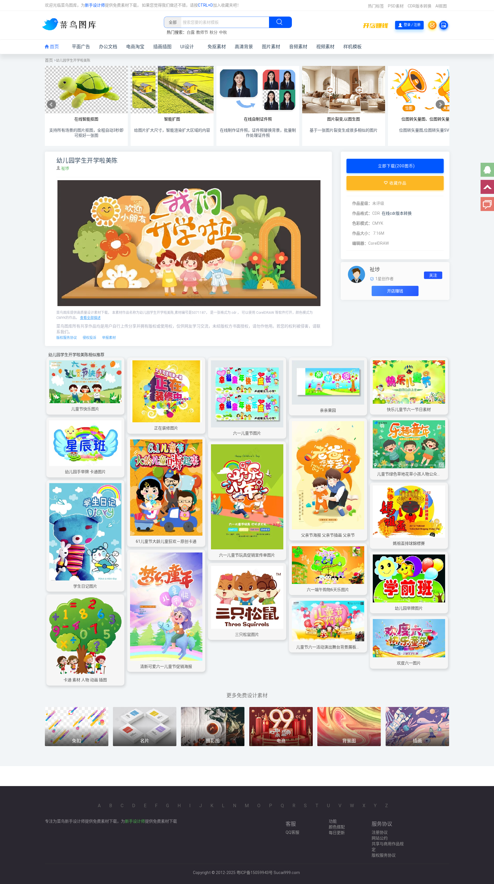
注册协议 (380, 832)
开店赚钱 (395, 291)
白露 (191, 32)
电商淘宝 (135, 46)
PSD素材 (396, 6)
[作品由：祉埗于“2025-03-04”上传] (356, 274)
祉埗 (65, 168)
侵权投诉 (89, 338)
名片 (144, 741)
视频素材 (325, 46)
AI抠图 (441, 6)
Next (440, 104)
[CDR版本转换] (443, 25)
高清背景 (244, 46)
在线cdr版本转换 (397, 213)
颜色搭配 (337, 827)
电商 (281, 741)
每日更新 (337, 832)
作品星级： (362, 203)
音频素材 (298, 46)
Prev (51, 104)
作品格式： (362, 213)
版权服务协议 (66, 338)
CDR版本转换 (419, 6)
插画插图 (162, 46)
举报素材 (109, 338)
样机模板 (352, 46)
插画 (417, 741)
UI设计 (187, 46)
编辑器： (360, 243)
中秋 (223, 32)
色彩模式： (362, 223)
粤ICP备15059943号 (254, 872)
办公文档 (108, 46)
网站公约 (380, 838)
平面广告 (81, 46)
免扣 (76, 741)
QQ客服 (292, 832)
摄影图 (213, 741)
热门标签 (376, 6)
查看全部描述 (90, 318)
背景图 (349, 741)
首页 (54, 46)
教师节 (202, 32)
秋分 (214, 32)
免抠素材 (217, 46)
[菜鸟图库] (71, 25)
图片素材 (271, 46)
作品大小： (362, 233)
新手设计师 (95, 5)
